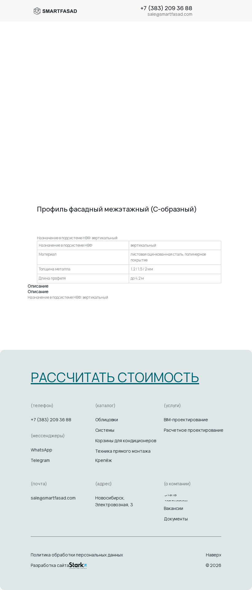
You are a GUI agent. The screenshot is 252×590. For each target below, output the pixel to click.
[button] (115, 377)
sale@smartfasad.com (53, 498)
